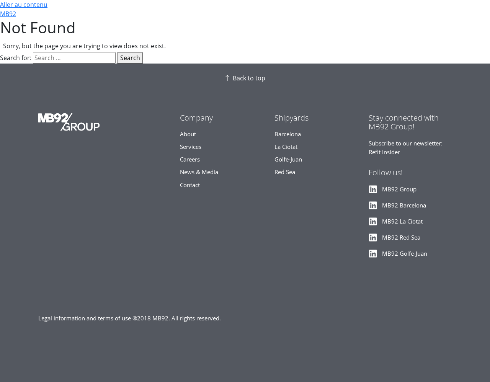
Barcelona (287, 134)
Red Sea (284, 172)
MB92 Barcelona (404, 205)
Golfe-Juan (288, 159)
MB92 (8, 14)
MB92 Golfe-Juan (404, 254)
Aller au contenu (23, 4)
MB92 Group (399, 189)
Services (190, 147)
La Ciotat (285, 147)
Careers (190, 159)
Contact (190, 185)
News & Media (199, 172)
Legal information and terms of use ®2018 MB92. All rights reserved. (129, 318)
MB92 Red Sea (401, 237)
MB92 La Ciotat (402, 221)
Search (130, 58)
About (188, 134)
